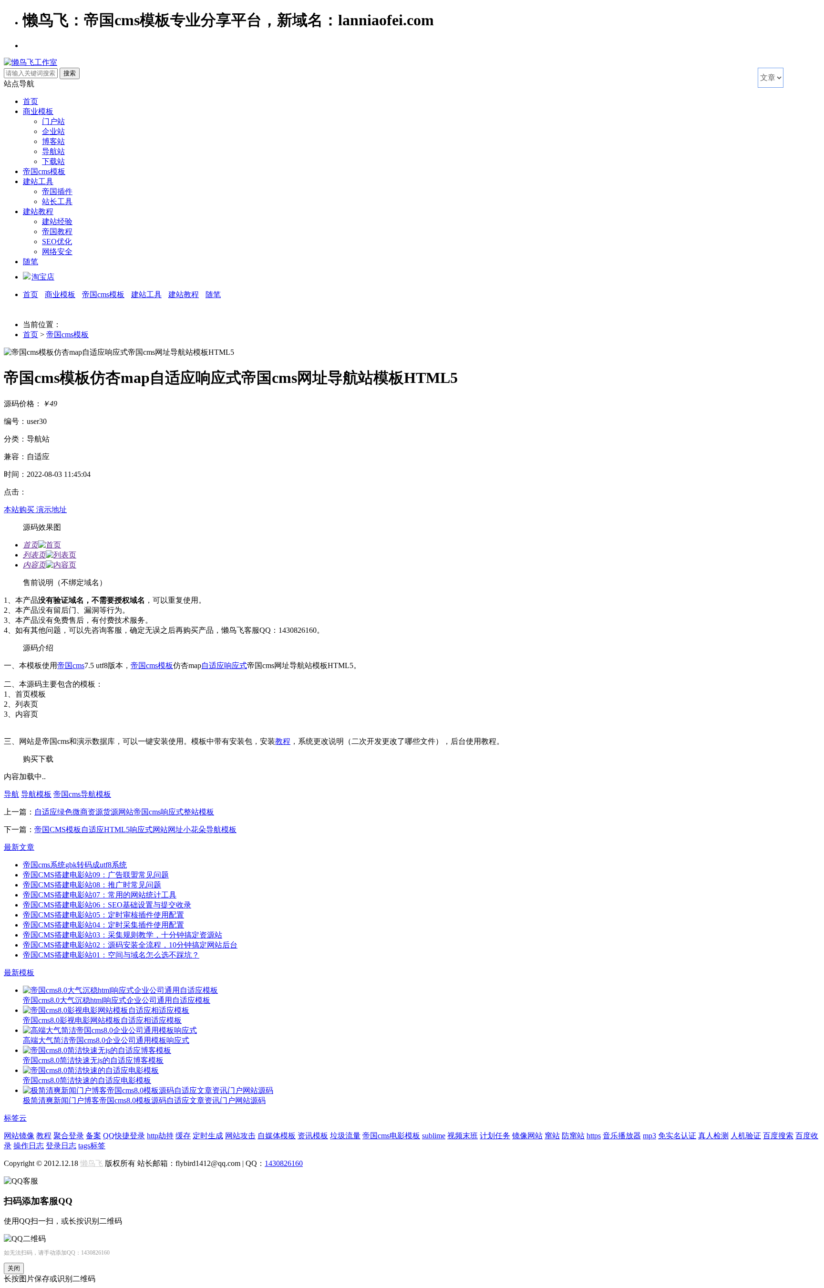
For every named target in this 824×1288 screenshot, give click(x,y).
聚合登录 (68, 1136)
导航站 (53, 151)
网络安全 (57, 251)
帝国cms (70, 665)
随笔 (30, 262)
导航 (11, 794)
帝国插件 (57, 191)
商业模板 (38, 111)
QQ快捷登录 (124, 1136)
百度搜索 (778, 1136)
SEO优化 (57, 241)
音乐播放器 (622, 1136)
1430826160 (284, 1163)
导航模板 (36, 794)
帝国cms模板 (44, 171)
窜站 (552, 1136)
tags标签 (91, 1146)
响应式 (235, 665)
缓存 (183, 1136)
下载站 (53, 161)
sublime (433, 1136)
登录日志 (61, 1146)
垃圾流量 (345, 1136)
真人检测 (713, 1136)
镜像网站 (527, 1136)
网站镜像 (19, 1136)
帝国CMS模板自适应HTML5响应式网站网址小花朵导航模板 (135, 829)
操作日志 (28, 1146)
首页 (30, 101)
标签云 (15, 1118)
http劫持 (160, 1136)
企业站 (53, 131)
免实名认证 (677, 1136)
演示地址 (51, 509)
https (594, 1136)
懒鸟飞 (91, 1163)
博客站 (53, 141)
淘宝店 (42, 277)
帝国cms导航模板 (82, 794)
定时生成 (208, 1136)
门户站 (53, 121)
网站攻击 (240, 1136)
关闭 (14, 1268)
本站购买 (20, 509)
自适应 (212, 665)
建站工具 (38, 181)
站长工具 (57, 201)
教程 (282, 741)
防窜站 (573, 1136)
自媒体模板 (277, 1136)
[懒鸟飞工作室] (30, 62)
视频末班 (462, 1136)
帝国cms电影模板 (391, 1136)
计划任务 (495, 1136)
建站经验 (57, 221)
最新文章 (19, 847)
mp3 (649, 1136)
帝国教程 (57, 231)
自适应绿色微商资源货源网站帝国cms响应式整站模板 (124, 812)
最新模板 (19, 973)
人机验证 (746, 1136)
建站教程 (38, 211)
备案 (93, 1136)
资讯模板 (313, 1136)
